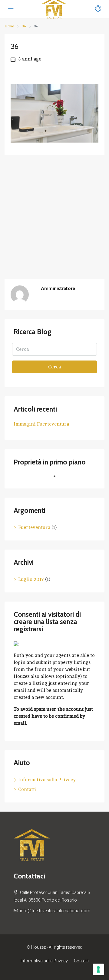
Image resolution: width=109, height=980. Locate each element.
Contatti (27, 789)
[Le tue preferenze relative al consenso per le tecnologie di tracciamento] (98, 969)
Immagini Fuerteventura (41, 424)
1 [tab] (57, 479)
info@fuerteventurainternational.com (55, 910)
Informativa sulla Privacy (47, 779)
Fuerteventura (34, 527)
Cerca (54, 367)
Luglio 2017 (31, 579)
